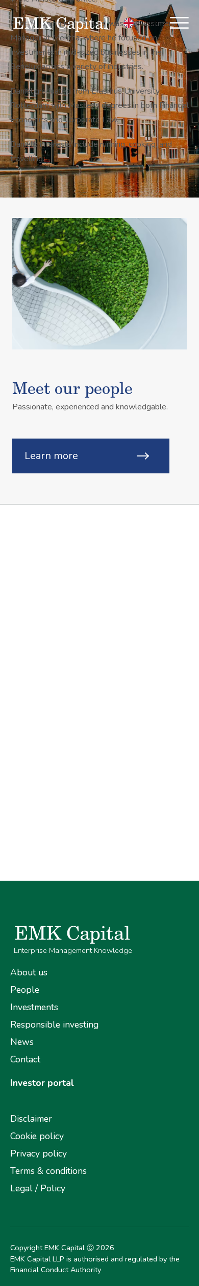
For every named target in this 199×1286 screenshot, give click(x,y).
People (24, 990)
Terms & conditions (48, 1171)
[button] (179, 24)
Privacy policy (38, 1153)
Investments (34, 1007)
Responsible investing (54, 1024)
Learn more (51, 456)
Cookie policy (37, 1136)
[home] (77, 25)
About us (28, 972)
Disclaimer (31, 1119)
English (147, 22)
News (22, 1042)
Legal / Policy (37, 1188)
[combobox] (145, 22)
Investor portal (42, 1083)
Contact (25, 1059)
